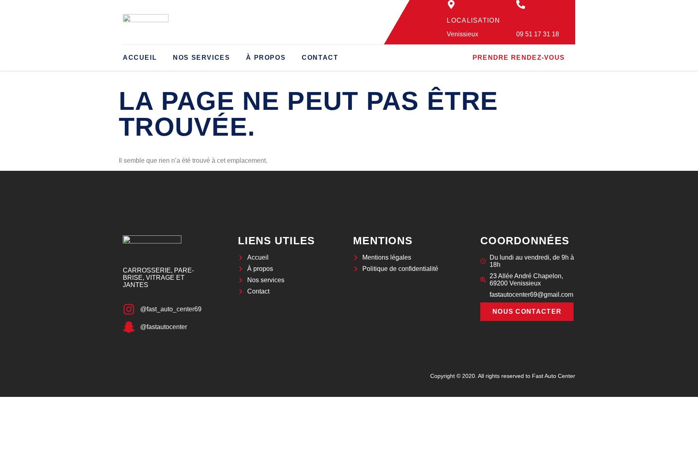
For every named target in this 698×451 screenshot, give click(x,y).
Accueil (140, 57)
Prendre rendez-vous (519, 57)
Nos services (201, 57)
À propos (266, 57)
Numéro (532, 20)
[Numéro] (520, 4)
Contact (320, 57)
